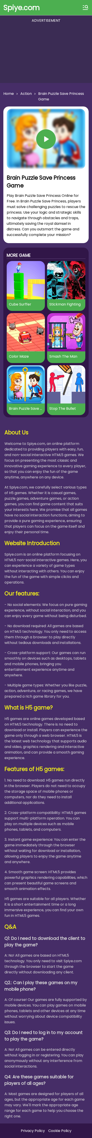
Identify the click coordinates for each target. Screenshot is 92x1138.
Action (26, 93)
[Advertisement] (46, 53)
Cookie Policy (59, 1130)
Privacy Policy (33, 1130)
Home (8, 93)
